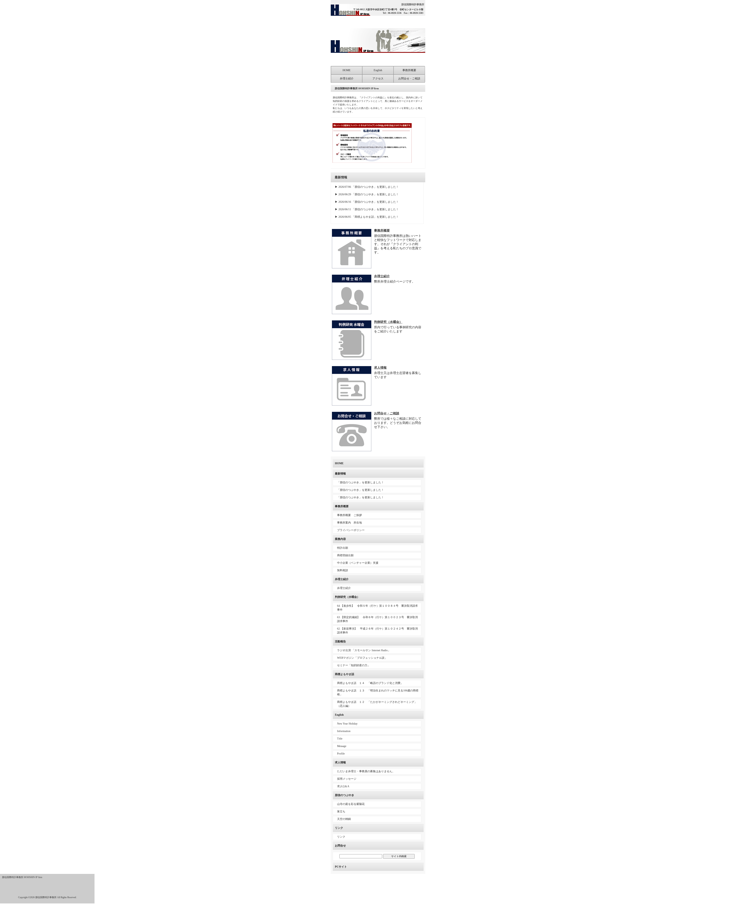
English (378, 70)
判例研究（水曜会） (388, 322)
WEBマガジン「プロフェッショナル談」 (362, 657)
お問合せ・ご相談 (409, 78)
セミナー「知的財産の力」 (353, 665)
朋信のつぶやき (344, 795)
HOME (347, 70)
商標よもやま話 (344, 674)
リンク (339, 827)
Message (341, 746)
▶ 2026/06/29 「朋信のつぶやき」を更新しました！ (367, 194)
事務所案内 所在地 (349, 522)
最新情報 (340, 473)
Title (339, 738)
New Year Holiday (347, 723)
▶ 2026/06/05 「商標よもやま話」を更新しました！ (367, 216)
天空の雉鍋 (344, 819)
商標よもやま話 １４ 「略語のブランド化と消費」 (370, 683)
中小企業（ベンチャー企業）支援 (357, 562)
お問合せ (340, 845)
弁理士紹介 (347, 78)
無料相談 (342, 570)
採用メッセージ (346, 778)
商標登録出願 (345, 555)
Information (343, 731)
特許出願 (342, 547)
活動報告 (340, 641)
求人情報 (380, 367)
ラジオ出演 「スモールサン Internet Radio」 (363, 650)
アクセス (378, 78)
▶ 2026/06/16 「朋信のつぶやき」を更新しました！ (367, 201)
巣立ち (341, 811)
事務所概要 (409, 70)
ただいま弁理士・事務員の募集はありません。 (366, 771)
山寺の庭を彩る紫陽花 (351, 804)
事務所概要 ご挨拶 (349, 515)
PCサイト (341, 866)
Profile (341, 753)
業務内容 (340, 539)
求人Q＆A (343, 786)
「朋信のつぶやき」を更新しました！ (360, 482)
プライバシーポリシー (351, 530)
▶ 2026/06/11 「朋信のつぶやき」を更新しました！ (367, 209)
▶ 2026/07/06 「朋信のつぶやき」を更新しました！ (367, 186)
